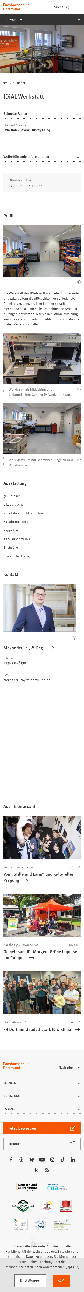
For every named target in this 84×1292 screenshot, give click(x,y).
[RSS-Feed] (47, 1170)
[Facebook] (11, 1159)
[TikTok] (63, 1159)
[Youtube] (42, 1159)
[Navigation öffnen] (79, 7)
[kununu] (37, 1170)
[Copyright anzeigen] (79, 282)
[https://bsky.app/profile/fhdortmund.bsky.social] (31, 1159)
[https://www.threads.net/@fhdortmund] (21, 1159)
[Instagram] (52, 1159)
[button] (42, 19)
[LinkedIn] (73, 1159)
